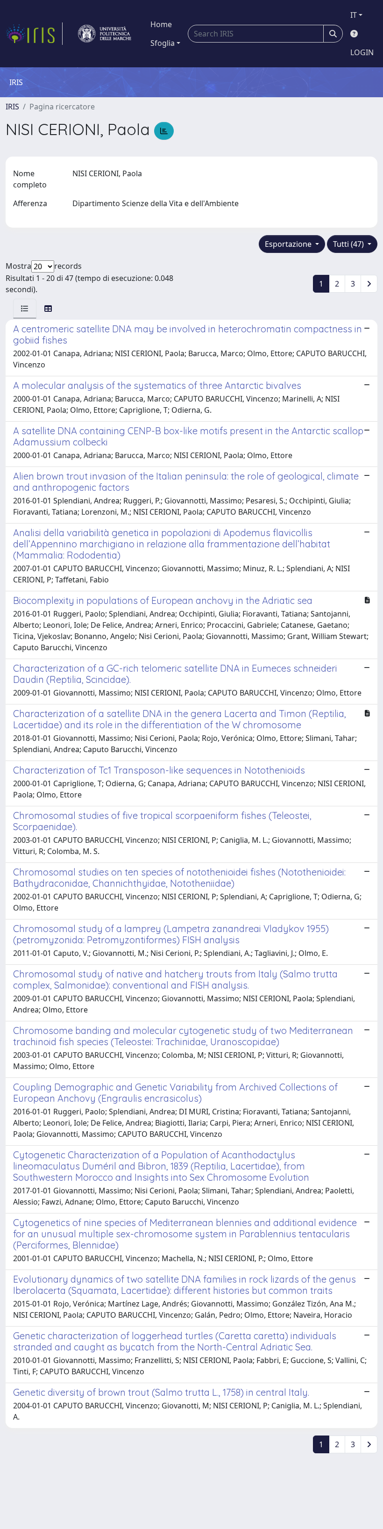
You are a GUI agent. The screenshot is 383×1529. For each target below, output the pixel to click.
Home (161, 24)
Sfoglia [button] (162, 43)
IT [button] (353, 15)
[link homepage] (34, 33)
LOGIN (362, 52)
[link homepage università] (104, 33)
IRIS (12, 106)
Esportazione (289, 244)
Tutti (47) (349, 244)
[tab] (24, 308)
